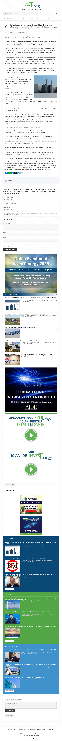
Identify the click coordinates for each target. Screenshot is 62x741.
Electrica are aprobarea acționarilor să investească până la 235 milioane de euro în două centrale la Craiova (31, 341)
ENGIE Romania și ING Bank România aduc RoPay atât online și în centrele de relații (24, 677)
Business (16, 32)
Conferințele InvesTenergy (36, 729)
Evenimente (21, 729)
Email (5, 237)
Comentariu (7, 223)
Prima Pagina (8, 36)
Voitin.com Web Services (34, 735)
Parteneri (51, 729)
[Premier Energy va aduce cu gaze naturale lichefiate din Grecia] (12, 333)
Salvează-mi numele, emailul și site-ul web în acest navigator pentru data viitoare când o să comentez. (30, 245)
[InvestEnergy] (31, 5)
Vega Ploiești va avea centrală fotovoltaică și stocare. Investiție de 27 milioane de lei (24, 19)
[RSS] (28, 738)
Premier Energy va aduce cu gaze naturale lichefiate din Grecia (20, 327)
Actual (13, 36)
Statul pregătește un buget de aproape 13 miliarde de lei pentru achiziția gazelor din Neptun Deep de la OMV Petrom (31, 627)
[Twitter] (33, 738)
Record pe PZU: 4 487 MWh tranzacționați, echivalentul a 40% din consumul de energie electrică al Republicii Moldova (31, 298)
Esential (19, 32)
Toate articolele (9, 589)
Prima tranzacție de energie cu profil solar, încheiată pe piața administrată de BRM (25, 559)
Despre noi (11, 729)
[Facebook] (30, 738)
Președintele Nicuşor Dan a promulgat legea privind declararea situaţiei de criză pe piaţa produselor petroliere (29, 612)
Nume (5, 232)
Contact (31, 731)
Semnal (23, 32)
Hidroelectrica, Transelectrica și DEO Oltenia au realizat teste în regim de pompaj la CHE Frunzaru (28, 354)
